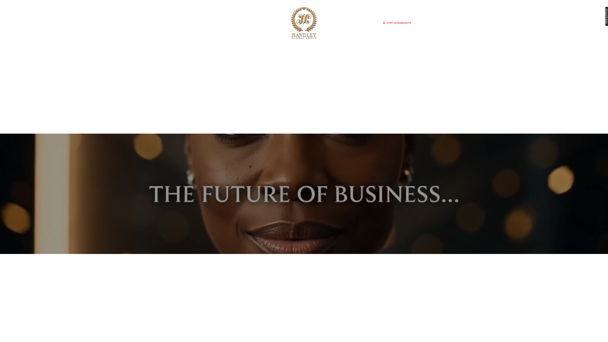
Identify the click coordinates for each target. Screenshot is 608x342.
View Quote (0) (606, 16)
